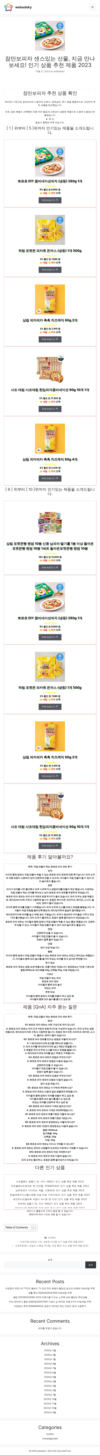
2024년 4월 (50, 1381)
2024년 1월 (50, 1394)
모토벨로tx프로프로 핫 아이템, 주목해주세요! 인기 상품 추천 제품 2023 (50, 1184)
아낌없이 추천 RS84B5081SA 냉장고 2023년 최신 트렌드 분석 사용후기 (50, 1306)
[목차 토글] (32, 1227)
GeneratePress (64, 1451)
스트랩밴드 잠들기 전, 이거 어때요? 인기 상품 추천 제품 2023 (50, 1179)
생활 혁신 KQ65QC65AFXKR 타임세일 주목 (50, 1293)
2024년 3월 (50, 1386)
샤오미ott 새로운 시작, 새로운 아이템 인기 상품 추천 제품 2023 (52, 1241)
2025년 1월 (50, 1359)
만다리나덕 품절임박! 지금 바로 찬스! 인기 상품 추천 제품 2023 (50, 1206)
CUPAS (52, 1237)
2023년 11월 (50, 1403)
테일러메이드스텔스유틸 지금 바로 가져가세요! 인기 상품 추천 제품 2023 (50, 1193)
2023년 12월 (50, 1399)
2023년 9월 (50, 1412)
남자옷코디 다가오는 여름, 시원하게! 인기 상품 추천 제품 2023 (50, 1188)
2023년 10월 (50, 1408)
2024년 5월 (50, 1377)
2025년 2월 (50, 1355)
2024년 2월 (50, 1390)
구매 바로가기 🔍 (50, 200)
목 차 (51, 119)
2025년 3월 (50, 1350)
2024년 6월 (50, 1372)
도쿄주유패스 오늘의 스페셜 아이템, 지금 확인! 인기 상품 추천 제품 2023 (51, 1245)
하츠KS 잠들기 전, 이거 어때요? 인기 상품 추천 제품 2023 (50, 1202)
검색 (50, 1259)
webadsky (23, 7)
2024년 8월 (50, 1363)
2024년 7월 (50, 1368)
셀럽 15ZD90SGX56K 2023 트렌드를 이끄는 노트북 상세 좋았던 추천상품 (50, 1297)
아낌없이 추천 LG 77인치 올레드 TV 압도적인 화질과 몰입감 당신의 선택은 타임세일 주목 (50, 1288)
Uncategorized (50, 1438)
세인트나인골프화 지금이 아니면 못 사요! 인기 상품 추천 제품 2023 (50, 1197)
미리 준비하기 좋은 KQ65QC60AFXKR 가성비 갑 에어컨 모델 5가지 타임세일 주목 (50, 1301)
